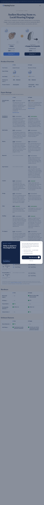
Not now (31, 260)
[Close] (41, 243)
